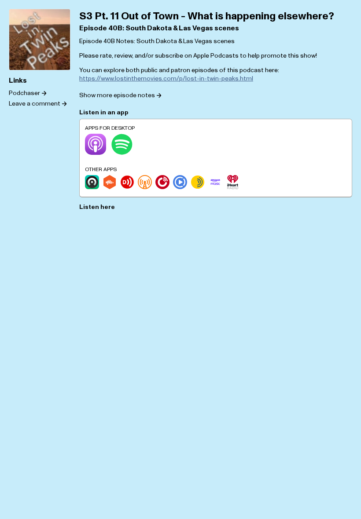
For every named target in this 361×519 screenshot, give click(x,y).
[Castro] (92, 182)
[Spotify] (122, 144)
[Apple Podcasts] (95, 144)
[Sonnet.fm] (198, 182)
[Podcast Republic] (180, 182)
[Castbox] (110, 182)
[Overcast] (145, 182)
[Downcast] (127, 182)
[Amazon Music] (215, 182)
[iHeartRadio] (233, 182)
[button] (120, 95)
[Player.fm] (162, 182)
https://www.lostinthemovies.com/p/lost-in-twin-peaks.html (166, 78)
